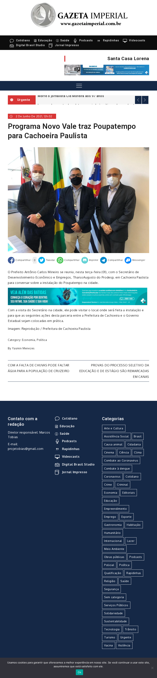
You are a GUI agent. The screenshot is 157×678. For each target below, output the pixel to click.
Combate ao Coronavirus (121, 460)
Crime (108, 484)
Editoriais (128, 492)
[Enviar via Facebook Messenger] (135, 260)
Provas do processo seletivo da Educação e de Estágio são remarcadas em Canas (114, 371)
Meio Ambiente (114, 549)
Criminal (122, 484)
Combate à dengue (117, 468)
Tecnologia (112, 629)
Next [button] (145, 100)
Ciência (124, 452)
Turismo (109, 637)
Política (42, 339)
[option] (92, 95)
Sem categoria (114, 597)
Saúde (64, 40)
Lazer (131, 540)
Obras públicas (114, 557)
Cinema (109, 452)
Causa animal (113, 444)
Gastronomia (113, 524)
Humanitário (112, 532)
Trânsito (130, 629)
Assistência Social (116, 436)
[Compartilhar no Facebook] (19, 260)
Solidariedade (113, 613)
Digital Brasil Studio (30, 45)
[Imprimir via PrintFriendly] (90, 260)
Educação (45, 40)
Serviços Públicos (116, 605)
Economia (28, 339)
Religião (109, 581)
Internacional (113, 540)
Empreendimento (115, 508)
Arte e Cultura (113, 428)
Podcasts (86, 40)
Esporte (126, 516)
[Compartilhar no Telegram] (111, 260)
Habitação (134, 524)
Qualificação (112, 573)
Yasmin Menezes (23, 348)
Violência (124, 645)
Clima (138, 452)
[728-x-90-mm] (77, 296)
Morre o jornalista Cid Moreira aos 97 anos (71, 96)
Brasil (137, 436)
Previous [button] (138, 100)
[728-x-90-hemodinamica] (106, 70)
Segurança (111, 589)
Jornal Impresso (67, 45)
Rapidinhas (111, 40)
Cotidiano (23, 40)
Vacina (108, 645)
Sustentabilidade (115, 621)
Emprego (110, 516)
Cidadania (134, 444)
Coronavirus (112, 476)
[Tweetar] (46, 260)
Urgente (125, 637)
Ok (79, 672)
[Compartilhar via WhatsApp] (68, 260)
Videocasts (137, 40)
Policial (109, 565)
